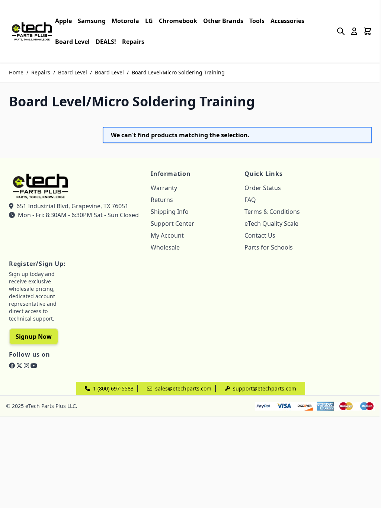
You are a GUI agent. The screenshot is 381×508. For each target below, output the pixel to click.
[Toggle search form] (341, 31)
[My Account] (354, 31)
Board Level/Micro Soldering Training (178, 72)
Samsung (92, 21)
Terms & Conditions (272, 212)
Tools (257, 21)
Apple (63, 21)
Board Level (72, 42)
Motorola (125, 21)
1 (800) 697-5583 (113, 388)
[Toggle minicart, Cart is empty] (368, 31)
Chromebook (178, 21)
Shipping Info (170, 212)
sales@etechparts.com (183, 388)
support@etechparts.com (264, 388)
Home (16, 72)
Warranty (164, 188)
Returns (162, 200)
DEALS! (106, 42)
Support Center (172, 223)
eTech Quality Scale (271, 223)
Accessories (287, 21)
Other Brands (223, 21)
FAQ (250, 200)
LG (149, 21)
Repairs (133, 42)
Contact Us (259, 235)
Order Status (262, 188)
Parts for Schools (268, 247)
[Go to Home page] (32, 31)
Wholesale (165, 247)
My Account (167, 235)
